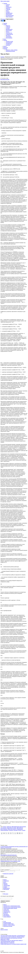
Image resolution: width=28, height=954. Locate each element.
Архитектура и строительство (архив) (12, 907)
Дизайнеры (8, 43)
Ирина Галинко (4, 929)
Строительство (9, 34)
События (8, 9)
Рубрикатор (8, 7)
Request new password (8, 873)
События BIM (6, 885)
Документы (8, 36)
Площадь (11, 830)
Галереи (8, 11)
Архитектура (9, 32)
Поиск (7, 5)
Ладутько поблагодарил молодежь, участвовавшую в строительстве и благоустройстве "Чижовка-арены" (13, 936)
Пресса (7, 31)
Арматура (9, 826)
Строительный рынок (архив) (10, 908)
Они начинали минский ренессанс (9, 855)
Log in (2, 876)
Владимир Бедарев (5, 79)
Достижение (3, 827)
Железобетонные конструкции (19, 826)
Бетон (4, 826)
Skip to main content (5, 1)
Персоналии (9, 14)
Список (23, 830)
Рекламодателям (10, 15)
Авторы (5, 40)
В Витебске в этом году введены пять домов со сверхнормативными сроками (11, 941)
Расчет (19, 830)
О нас (4, 921)
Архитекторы (9, 42)
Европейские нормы (11, 827)
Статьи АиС (6, 909)
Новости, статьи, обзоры (11, 49)
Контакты (5, 47)
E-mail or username (5, 869)
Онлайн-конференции (8, 923)
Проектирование (4, 830)
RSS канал (5, 893)
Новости (8, 8)
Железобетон (20, 827)
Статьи (5, 24)
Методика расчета (12, 829)
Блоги (7, 10)
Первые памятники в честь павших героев (10, 861)
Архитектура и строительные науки (11, 905)
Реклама (5, 48)
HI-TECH (8, 35)
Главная (5, 3)
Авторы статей (9, 41)
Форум (4, 46)
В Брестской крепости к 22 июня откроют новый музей (13, 944)
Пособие (16, 830)
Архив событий (7, 916)
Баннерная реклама (10, 51)
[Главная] (3, 19)
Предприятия (9, 37)
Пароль (3, 871)
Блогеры (8, 45)
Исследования (4, 829)
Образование (20, 829)
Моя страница (9, 16)
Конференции (9, 13)
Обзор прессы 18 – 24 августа (7, 942)
